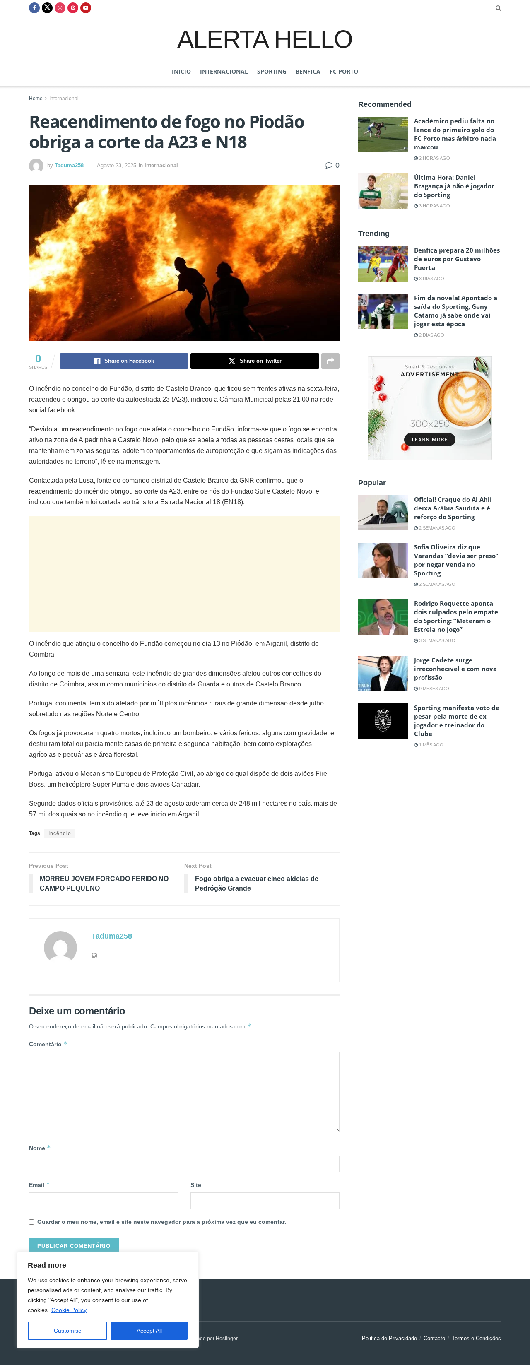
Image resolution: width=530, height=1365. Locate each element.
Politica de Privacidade (389, 1338)
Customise (68, 1330)
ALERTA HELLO (265, 38)
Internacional (224, 71)
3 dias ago (431, 278)
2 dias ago (431, 334)
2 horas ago (434, 158)
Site (195, 1185)
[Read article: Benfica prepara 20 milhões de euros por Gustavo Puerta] (383, 264)
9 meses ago (433, 688)
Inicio (181, 71)
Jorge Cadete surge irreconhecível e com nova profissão (455, 668)
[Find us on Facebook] (34, 8)
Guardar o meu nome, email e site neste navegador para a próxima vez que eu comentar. (161, 1221)
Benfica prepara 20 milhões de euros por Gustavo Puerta (457, 259)
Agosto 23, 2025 (116, 165)
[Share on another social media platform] (330, 361)
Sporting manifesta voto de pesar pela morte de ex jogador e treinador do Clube (456, 720)
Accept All (149, 1330)
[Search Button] (498, 8)
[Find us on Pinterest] (72, 8)
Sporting (272, 71)
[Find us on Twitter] (47, 8)
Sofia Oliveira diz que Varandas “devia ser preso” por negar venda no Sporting (456, 560)
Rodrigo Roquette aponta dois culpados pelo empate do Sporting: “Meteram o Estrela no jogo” (456, 616)
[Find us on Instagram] (60, 8)
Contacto (434, 1338)
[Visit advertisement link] (429, 408)
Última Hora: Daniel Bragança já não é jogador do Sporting (454, 186)
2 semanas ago (436, 527)
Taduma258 (69, 165)
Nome (40, 1148)
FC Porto (344, 71)
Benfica (308, 71)
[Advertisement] (184, 574)
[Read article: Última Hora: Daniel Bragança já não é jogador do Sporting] (383, 191)
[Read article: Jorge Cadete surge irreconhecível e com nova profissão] (383, 673)
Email (39, 1185)
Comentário (48, 1044)
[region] (108, 1300)
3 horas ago (434, 205)
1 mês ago (430, 744)
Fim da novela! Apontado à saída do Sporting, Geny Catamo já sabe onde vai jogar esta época (455, 311)
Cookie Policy (69, 1310)
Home (36, 98)
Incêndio (59, 833)
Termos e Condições (476, 1338)
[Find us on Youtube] (85, 8)
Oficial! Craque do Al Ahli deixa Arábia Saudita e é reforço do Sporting (453, 508)
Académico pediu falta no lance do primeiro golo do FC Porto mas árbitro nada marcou (455, 134)
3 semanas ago (436, 640)
